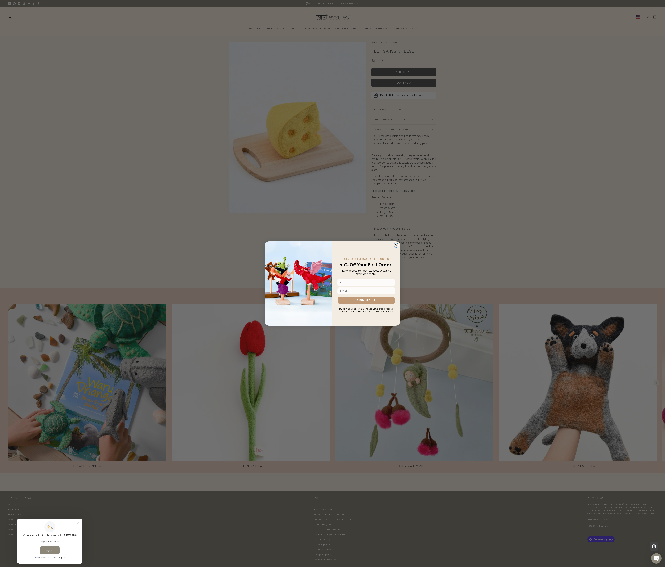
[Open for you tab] (654, 546)
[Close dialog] (396, 245)
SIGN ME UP (366, 300)
